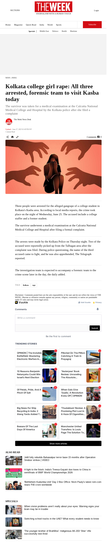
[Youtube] (56, 17)
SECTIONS (15, 10)
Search (80, 24)
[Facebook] (42, 17)
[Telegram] (65, 17)
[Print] (12, 137)
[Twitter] (46, 17)
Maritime (73, 31)
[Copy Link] (17, 137)
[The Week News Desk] (8, 121)
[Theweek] (53, 6)
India (42, 25)
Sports (58, 25)
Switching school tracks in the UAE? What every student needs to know (61, 518)
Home (8, 25)
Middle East (44, 31)
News (7, 78)
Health (64, 31)
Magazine (18, 25)
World (50, 25)
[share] (7, 137)
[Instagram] (51, 17)
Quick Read (31, 25)
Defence (55, 31)
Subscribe (92, 25)
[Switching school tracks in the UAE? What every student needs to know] (13, 522)
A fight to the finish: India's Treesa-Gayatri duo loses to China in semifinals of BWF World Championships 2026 (57, 471)
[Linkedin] (60, 17)
